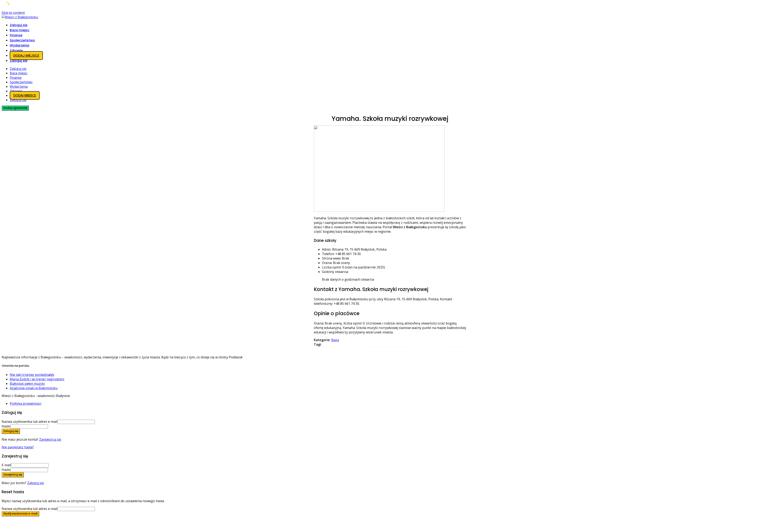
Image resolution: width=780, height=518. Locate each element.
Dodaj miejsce (26, 55)
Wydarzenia (19, 45)
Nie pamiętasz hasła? (18, 447)
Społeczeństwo (22, 40)
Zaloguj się (35, 483)
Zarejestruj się (50, 439)
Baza (335, 340)
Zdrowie (16, 50)
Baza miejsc (19, 30)
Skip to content (13, 12)
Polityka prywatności (25, 403)
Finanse (16, 35)
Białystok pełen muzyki (27, 383)
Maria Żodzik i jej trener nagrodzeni (37, 379)
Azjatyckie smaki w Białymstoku (33, 388)
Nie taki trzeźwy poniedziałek (32, 374)
